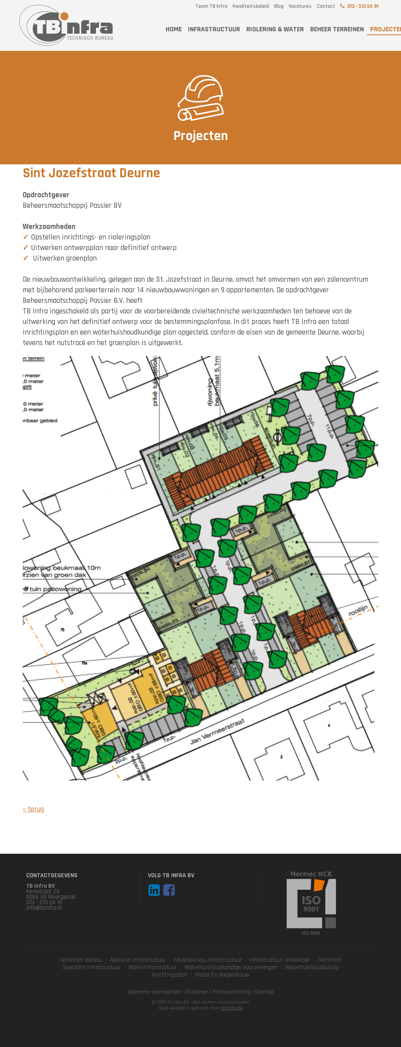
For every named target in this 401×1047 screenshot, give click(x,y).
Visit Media (232, 1008)
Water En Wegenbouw (222, 975)
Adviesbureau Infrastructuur (207, 960)
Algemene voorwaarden (154, 991)
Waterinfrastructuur (152, 967)
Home (174, 29)
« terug (33, 809)
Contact (326, 6)
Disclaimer (196, 991)
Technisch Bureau (81, 960)
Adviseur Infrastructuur (138, 960)
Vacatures (300, 6)
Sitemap (264, 991)
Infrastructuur (214, 29)
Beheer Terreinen (337, 29)
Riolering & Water (275, 29)
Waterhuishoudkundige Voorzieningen (231, 967)
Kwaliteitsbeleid (251, 6)
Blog (279, 6)
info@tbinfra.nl (44, 908)
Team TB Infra (211, 6)
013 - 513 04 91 (362, 6)
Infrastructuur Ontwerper (279, 960)
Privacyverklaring (232, 991)
